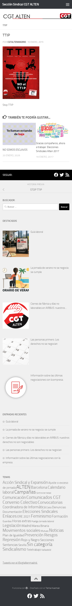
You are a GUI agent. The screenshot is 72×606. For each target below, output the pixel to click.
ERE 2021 (23, 516)
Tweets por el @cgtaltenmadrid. (20, 562)
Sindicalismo (14, 549)
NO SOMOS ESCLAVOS (15, 149)
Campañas (25, 492)
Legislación (12, 525)
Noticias (56, 530)
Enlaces (10, 516)
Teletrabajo (34, 549)
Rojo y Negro (30, 540)
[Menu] (67, 4)
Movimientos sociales (21, 530)
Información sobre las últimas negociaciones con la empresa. (47, 377)
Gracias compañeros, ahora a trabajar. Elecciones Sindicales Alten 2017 (50, 147)
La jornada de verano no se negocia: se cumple (50, 270)
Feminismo (41, 516)
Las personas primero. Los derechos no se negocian (45, 341)
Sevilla (22, 545)
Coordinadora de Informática (24, 507)
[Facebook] (56, 175)
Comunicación (14, 497)
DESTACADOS (10, 220)
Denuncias (59, 507)
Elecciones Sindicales (40, 511)
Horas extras (21, 521)
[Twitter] (62, 175)
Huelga (34, 521)
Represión (11, 539)
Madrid (26, 526)
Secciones (47, 540)
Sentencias (10, 545)
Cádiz (49, 507)
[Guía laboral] (16, 244)
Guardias (7, 521)
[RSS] (67, 175)
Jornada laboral (46, 521)
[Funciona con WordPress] (27, 588)
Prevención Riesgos (41, 535)
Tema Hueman (53, 588)
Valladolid (46, 549)
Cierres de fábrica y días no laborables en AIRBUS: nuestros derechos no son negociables (48, 306)
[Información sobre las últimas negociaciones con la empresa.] (16, 387)
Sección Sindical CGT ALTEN (20, 4)
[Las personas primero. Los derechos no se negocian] (16, 351)
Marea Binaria (40, 526)
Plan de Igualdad (13, 535)
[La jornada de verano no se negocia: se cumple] (16, 280)
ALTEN (23, 487)
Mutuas (45, 530)
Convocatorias (50, 502)
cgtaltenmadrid (17, 42)
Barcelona (39, 487)
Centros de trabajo (43, 493)
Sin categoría (39, 544)
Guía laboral (37, 231)
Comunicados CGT (43, 497)
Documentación (12, 512)
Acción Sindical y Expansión (25, 482)
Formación (60, 516)
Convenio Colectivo (20, 502)
